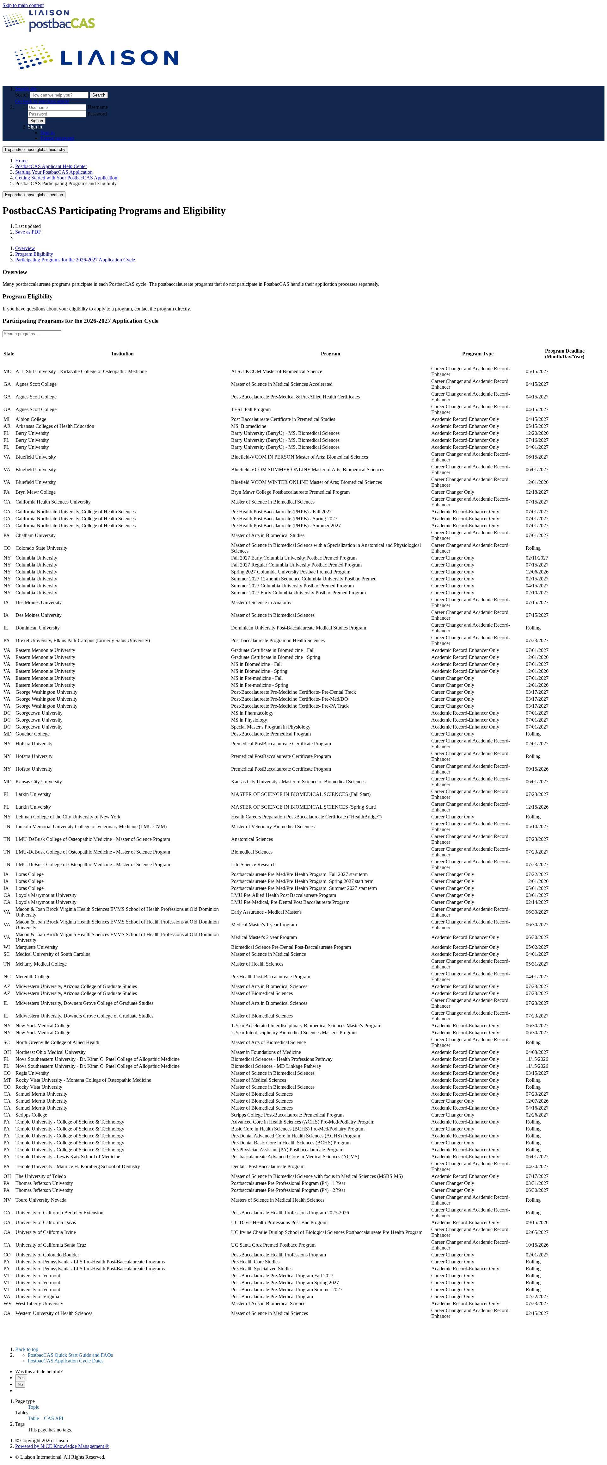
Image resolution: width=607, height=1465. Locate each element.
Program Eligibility (34, 254)
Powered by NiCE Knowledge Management (62, 1446)
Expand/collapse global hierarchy (35, 149)
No (20, 1384)
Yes (21, 1377)
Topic (33, 1407)
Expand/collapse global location (34, 194)
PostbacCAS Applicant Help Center (51, 166)
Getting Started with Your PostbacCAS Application (66, 177)
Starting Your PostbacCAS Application (54, 172)
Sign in (36, 120)
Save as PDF (28, 232)
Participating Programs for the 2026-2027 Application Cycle (75, 259)
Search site (26, 88)
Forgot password (57, 138)
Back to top (26, 1349)
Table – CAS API (45, 1418)
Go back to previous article (42, 101)
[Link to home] (97, 78)
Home (21, 160)
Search (22, 94)
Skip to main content (23, 5)
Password (97, 113)
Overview (25, 248)
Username (98, 107)
